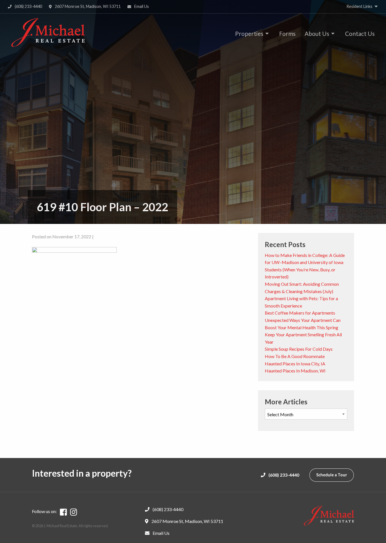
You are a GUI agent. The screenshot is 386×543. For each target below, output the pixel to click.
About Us (317, 33)
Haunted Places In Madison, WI (295, 370)
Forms (287, 33)
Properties (249, 33)
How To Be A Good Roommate (295, 356)
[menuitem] (250, 33)
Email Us (141, 6)
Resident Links (359, 6)
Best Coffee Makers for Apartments (300, 312)
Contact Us (360, 33)
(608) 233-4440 (28, 6)
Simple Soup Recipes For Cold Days (299, 349)
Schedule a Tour (331, 474)
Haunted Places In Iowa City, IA (295, 363)
